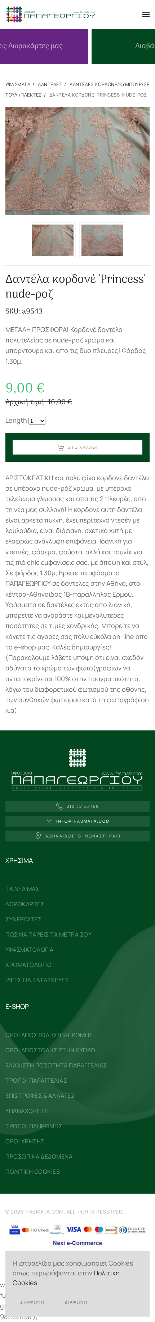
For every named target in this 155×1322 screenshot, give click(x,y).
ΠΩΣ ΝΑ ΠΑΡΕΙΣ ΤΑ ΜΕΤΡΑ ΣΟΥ (48, 934)
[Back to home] (50, 14)
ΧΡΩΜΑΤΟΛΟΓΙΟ (28, 965)
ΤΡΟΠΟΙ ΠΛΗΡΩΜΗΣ (33, 1126)
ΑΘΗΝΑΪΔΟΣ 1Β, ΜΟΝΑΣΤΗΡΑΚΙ (83, 836)
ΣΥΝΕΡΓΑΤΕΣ (23, 919)
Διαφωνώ (76, 1302)
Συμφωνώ (32, 1302)
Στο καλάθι (83, 447)
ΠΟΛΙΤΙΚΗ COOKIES (32, 1172)
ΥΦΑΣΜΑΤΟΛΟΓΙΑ (29, 950)
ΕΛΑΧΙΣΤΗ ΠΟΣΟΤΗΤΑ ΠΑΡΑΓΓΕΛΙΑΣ (56, 1065)
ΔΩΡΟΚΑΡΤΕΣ (24, 904)
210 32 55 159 (83, 806)
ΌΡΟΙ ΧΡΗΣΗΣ (25, 1141)
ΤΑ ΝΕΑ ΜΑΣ (22, 889)
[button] (146, 14)
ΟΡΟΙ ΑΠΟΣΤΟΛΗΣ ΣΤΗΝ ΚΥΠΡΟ (50, 1050)
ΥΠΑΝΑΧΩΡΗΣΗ (27, 1111)
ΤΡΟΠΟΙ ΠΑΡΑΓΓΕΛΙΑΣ (36, 1080)
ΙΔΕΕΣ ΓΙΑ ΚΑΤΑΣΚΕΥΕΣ (37, 980)
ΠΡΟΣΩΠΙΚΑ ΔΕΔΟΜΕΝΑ (38, 1156)
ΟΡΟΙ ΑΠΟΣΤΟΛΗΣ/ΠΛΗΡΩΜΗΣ (49, 1035)
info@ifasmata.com (83, 821)
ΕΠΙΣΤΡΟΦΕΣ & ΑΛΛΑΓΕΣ (40, 1096)
